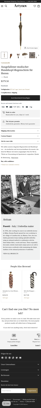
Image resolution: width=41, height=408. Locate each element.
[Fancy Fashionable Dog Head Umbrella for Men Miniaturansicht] (4, 55)
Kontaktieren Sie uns (12, 401)
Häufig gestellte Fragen (29, 399)
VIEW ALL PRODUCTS (10, 253)
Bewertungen (16, 399)
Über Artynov (7, 399)
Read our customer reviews (10, 164)
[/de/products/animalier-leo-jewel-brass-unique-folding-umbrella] (11, 280)
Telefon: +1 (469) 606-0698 (27, 401)
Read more (14, 157)
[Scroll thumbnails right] (38, 55)
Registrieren (32, 391)
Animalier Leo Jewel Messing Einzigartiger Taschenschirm (11, 291)
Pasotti (6, 77)
